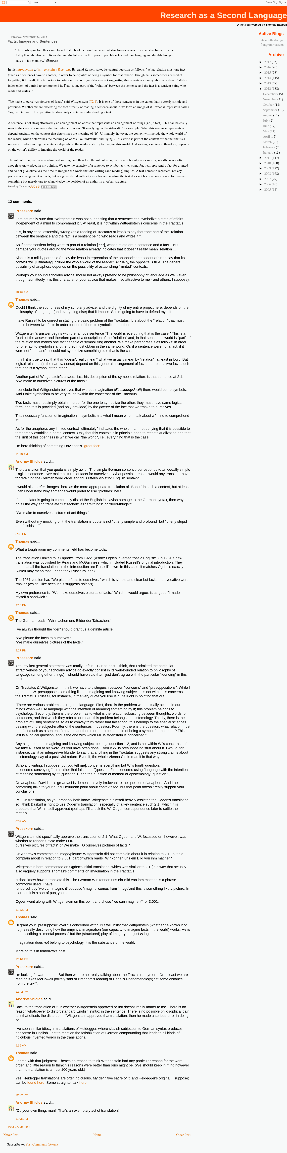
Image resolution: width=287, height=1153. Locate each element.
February (269, 147)
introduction (24, 69)
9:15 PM (21, 605)
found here (35, 1082)
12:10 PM (21, 959)
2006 (268, 184)
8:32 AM (20, 821)
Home (97, 1134)
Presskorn (24, 211)
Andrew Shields (29, 461)
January (268, 152)
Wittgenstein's (53, 69)
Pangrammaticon (272, 44)
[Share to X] (48, 187)
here (83, 1082)
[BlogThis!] (45, 187)
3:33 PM (21, 534)
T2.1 (93, 101)
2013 (268, 83)
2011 (268, 157)
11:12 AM (21, 909)
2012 (268, 88)
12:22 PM (21, 1095)
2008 (268, 173)
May (266, 131)
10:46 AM (21, 292)
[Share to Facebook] (51, 187)
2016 (268, 67)
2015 (268, 72)
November (270, 99)
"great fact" (91, 446)
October (269, 104)
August (268, 115)
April (267, 136)
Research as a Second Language (223, 15)
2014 (268, 78)
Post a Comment (19, 1126)
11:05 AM (21, 1118)
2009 (268, 168)
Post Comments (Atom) (42, 1144)
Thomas (22, 299)
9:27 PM (21, 650)
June (266, 125)
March (268, 141)
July (266, 120)
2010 (268, 163)
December (270, 94)
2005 (268, 189)
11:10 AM (21, 454)
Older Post (183, 1134)
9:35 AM (20, 1045)
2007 (268, 179)
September (270, 109)
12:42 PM (21, 991)
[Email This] (42, 187)
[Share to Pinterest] (55, 187)
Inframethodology (271, 40)
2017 (268, 62)
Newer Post (10, 1134)
